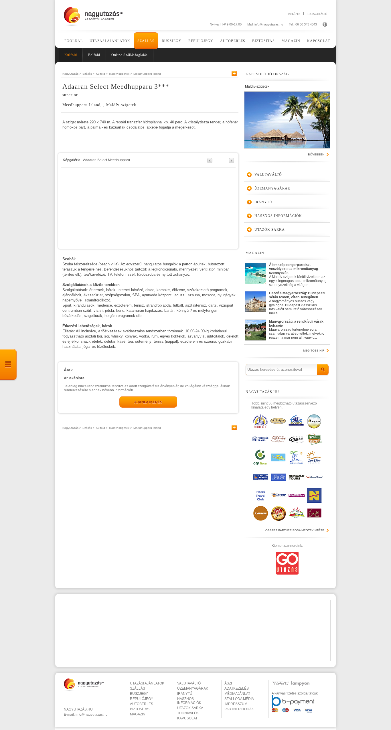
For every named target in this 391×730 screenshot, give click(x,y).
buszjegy (139, 694)
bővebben (316, 154)
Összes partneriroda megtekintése (294, 530)
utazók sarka (190, 708)
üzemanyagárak (192, 688)
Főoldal (73, 41)
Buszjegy (171, 41)
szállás (137, 688)
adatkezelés (236, 688)
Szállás (146, 41)
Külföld (70, 55)
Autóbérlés (232, 41)
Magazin (291, 41)
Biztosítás (263, 41)
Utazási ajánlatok (110, 41)
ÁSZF (228, 683)
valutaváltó (189, 683)
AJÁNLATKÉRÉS (148, 402)
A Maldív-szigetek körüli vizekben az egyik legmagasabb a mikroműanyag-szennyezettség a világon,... (298, 273)
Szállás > (88, 73)
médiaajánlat (237, 694)
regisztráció (317, 13)
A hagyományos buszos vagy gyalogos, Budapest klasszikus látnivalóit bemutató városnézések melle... (297, 302)
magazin (137, 714)
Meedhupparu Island (147, 73)
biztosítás (139, 709)
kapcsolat (187, 718)
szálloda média (239, 699)
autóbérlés (141, 704)
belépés (294, 13)
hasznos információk (189, 701)
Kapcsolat (318, 41)
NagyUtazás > (71, 73)
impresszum (235, 704)
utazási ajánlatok (147, 683)
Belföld (94, 55)
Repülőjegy (200, 41)
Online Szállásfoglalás (129, 55)
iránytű (184, 694)
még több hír (313, 350)
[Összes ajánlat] (8, 365)
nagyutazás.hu (78, 709)
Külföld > (102, 73)
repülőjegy (141, 699)
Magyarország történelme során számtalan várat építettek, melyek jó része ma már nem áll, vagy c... (296, 329)
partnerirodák (239, 709)
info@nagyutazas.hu (268, 24)
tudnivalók (188, 713)
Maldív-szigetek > (120, 73)
